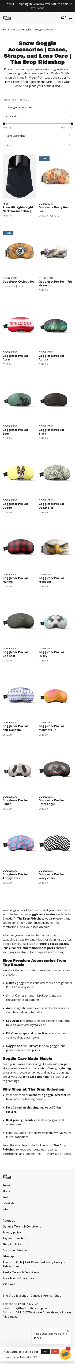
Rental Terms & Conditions (21, 1272)
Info (5, 1209)
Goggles (26, 29)
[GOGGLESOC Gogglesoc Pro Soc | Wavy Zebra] (55, 844)
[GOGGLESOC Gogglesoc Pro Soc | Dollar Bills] (55, 473)
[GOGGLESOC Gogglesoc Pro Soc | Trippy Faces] (19, 844)
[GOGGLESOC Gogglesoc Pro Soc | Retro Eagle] (55, 770)
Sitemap (8, 1256)
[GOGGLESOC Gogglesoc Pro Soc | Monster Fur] (55, 695)
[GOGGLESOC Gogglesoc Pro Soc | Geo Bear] (19, 621)
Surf (5, 1197)
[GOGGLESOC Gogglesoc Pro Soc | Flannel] (19, 547)
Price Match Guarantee (18, 1278)
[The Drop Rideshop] (7, 1176)
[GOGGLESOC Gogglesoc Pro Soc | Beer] (19, 399)
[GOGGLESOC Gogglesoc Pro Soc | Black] (55, 399)
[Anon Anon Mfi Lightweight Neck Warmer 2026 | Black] (19, 177)
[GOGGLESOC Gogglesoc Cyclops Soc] (19, 251)
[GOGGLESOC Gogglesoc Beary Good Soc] (55, 177)
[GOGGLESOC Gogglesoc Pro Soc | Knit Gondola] (19, 695)
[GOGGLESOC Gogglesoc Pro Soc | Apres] (19, 325)
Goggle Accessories (46, 29)
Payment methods (15, 1238)
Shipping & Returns (16, 1244)
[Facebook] (4, 1324)
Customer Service (15, 1250)
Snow (16, 29)
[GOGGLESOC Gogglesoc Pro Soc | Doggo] (19, 473)
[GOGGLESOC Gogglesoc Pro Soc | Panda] (19, 770)
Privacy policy (12, 1232)
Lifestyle (8, 1203)
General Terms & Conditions (22, 1226)
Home (6, 29)
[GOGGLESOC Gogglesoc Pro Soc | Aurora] (55, 325)
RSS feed (9, 1284)
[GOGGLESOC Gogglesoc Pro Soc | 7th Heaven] (55, 251)
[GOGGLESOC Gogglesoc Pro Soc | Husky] (55, 621)
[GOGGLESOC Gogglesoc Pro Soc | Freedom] (55, 547)
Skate (6, 1191)
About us (9, 1220)
